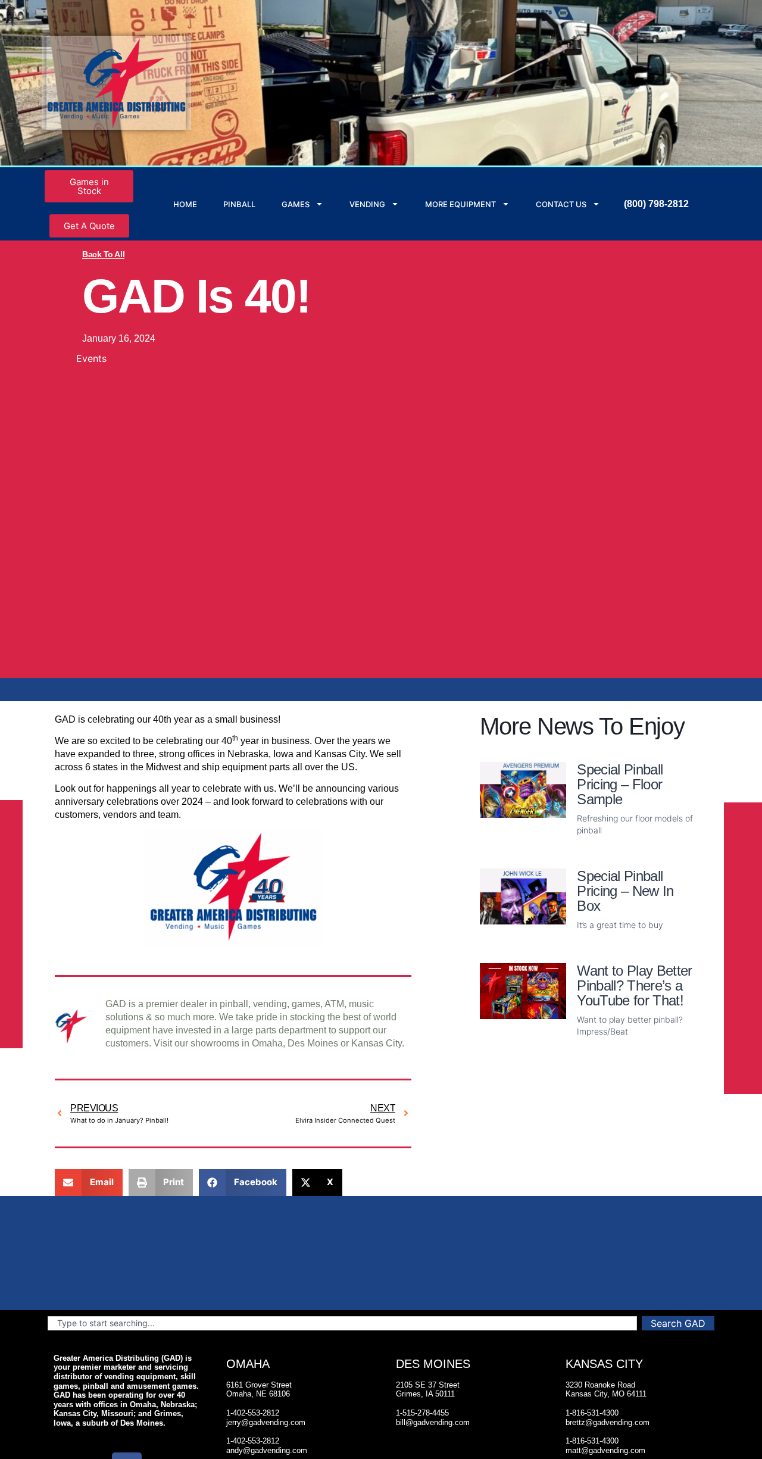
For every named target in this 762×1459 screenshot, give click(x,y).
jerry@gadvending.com (265, 1422)
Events (91, 358)
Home (185, 204)
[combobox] (342, 1323)
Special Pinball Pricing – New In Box (625, 891)
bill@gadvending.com (433, 1422)
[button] (89, 1182)
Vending (367, 204)
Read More (602, 849)
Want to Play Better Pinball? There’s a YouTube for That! (634, 985)
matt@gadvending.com (605, 1450)
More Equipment (460, 204)
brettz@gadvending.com (607, 1422)
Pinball (239, 204)
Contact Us (561, 204)
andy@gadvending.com (266, 1450)
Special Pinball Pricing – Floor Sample (620, 784)
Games (296, 204)
